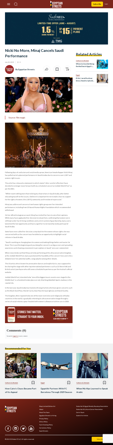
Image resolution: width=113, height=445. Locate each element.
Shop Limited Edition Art (47, 406)
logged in (15, 336)
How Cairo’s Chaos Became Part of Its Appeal (20, 390)
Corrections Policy (45, 428)
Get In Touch (80, 412)
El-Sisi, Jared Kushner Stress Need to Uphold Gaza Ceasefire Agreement (84, 79)
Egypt (78, 75)
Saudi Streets (43, 431)
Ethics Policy (43, 422)
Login (106, 4)
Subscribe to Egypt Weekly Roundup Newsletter (92, 406)
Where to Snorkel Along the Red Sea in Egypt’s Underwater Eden (85, 65)
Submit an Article (82, 415)
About (41, 409)
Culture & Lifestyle (82, 61)
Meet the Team (44, 412)
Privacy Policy (43, 418)
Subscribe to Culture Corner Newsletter (89, 409)
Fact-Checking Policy (46, 425)
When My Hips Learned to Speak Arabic (92, 390)
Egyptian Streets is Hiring (47, 415)
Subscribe (97, 4)
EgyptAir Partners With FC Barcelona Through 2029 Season (56, 390)
